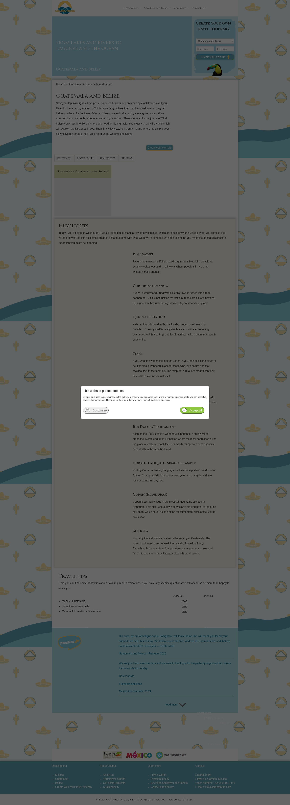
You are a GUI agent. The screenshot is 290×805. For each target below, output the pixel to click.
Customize (96, 410)
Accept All (193, 410)
